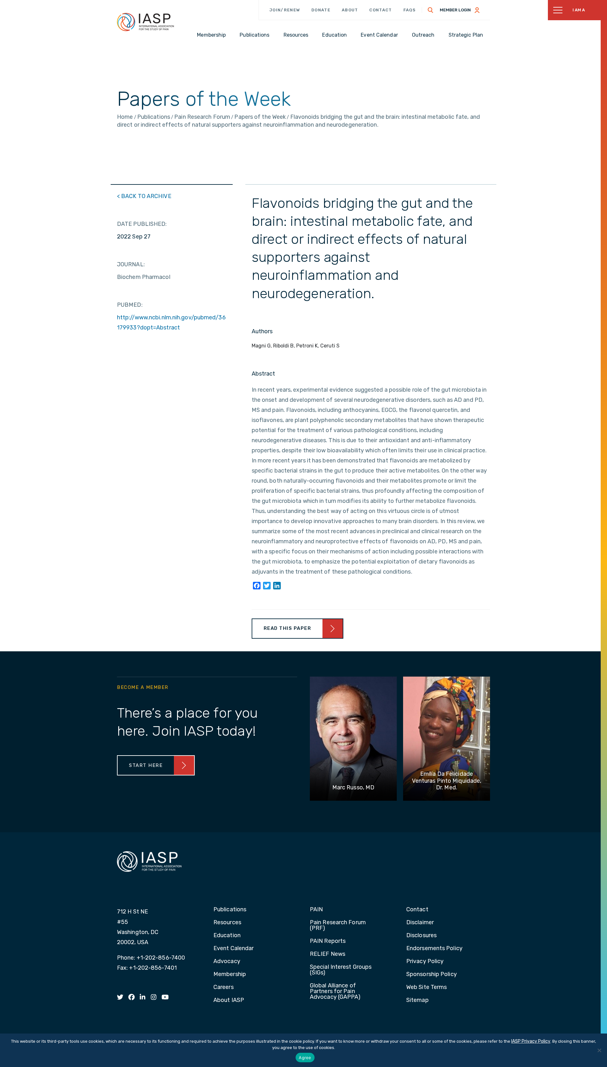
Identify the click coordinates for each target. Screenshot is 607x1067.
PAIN (316, 910)
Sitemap (417, 1000)
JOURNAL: (131, 264)
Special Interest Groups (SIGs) (340, 970)
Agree (305, 1057)
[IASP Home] (145, 21)
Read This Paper (287, 628)
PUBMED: (130, 304)
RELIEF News (327, 954)
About (350, 10)
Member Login (455, 10)
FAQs (409, 10)
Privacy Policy (425, 961)
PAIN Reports (328, 941)
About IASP (228, 1000)
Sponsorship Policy (431, 974)
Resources (227, 922)
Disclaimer (420, 922)
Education (227, 935)
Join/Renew (284, 10)
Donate (320, 10)
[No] (599, 1050)
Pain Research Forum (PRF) (338, 925)
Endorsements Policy (434, 948)
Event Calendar (233, 948)
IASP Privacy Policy (530, 1041)
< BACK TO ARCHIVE (144, 196)
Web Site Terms (426, 987)
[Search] (430, 10)
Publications (229, 910)
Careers (223, 987)
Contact (380, 10)
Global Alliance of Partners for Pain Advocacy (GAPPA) (335, 991)
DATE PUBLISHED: (142, 223)
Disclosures (421, 935)
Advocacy (226, 961)
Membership (229, 974)
